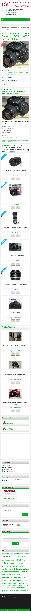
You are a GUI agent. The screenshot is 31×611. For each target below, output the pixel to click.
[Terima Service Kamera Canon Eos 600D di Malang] (15, 365)
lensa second (21, 588)
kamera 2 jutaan (22, 556)
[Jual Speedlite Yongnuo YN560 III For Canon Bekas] (15, 218)
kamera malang (23, 72)
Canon (8, 27)
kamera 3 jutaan (6, 560)
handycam (27, 553)
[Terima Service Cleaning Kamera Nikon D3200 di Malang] (15, 393)
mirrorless (25, 590)
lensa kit (17, 585)
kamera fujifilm (10, 569)
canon (7, 553)
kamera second (12, 74)
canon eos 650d (7, 140)
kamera (17, 71)
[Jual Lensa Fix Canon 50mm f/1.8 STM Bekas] (15, 275)
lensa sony (5, 590)
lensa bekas (22, 581)
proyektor (6, 591)
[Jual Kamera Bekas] (15, 303)
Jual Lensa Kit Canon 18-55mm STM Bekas (15, 170)
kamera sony (6, 581)
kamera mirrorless (9, 572)
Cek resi (25, 514)
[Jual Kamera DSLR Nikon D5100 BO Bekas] (15, 246)
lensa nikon (11, 588)
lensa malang (23, 585)
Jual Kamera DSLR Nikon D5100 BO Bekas (15, 255)
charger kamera (13, 553)
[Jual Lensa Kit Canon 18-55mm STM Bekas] (15, 161)
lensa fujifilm (4, 585)
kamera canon (12, 72)
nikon (3, 591)
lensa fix (17, 583)
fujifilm (20, 553)
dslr (13, 71)
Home (3, 27)
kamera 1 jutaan (13, 556)
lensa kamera (11, 585)
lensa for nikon (23, 583)
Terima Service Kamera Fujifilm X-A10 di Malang (15, 345)
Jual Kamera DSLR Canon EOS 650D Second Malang (15, 36)
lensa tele (19, 590)
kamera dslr (23, 140)
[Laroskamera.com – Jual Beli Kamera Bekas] (15, 4)
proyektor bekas (12, 591)
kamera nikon (22, 572)
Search (15, 544)
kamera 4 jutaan (13, 560)
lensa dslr (13, 583)
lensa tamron (12, 590)
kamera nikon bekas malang (8, 574)
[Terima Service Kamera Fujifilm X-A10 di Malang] (15, 336)
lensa (14, 580)
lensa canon (6, 583)
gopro (23, 553)
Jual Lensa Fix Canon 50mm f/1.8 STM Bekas (15, 284)
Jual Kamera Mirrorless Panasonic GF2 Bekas (15, 199)
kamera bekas (24, 71)
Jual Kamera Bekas (15, 312)
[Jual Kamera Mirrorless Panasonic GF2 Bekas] (15, 189)
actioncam (4, 553)
